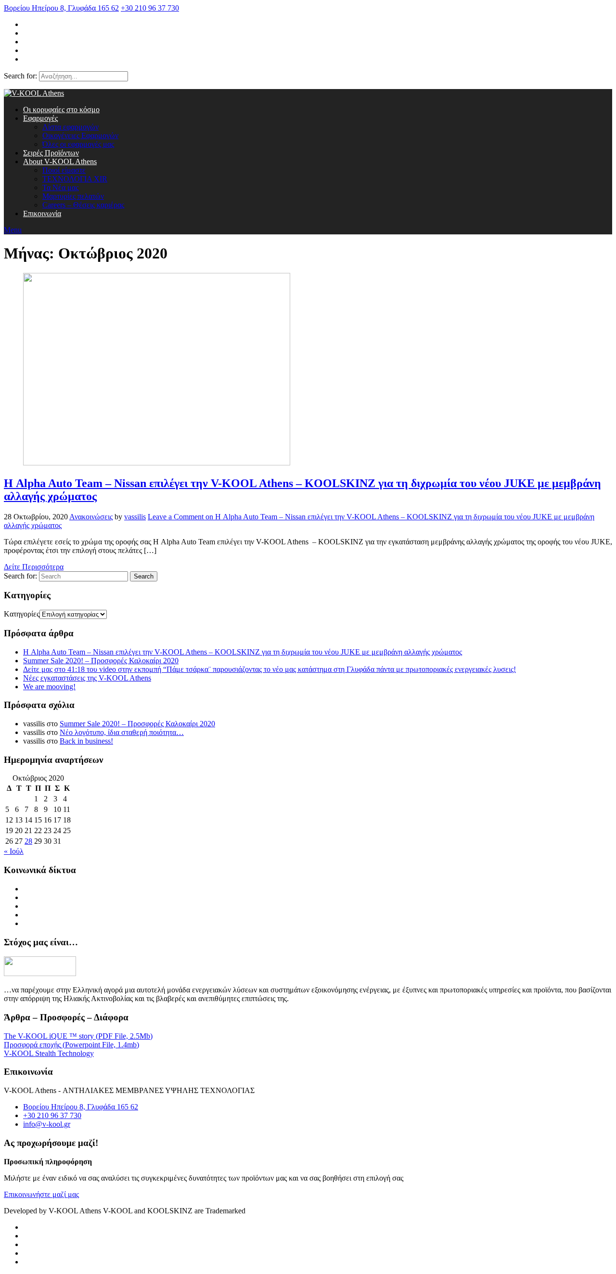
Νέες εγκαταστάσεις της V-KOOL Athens (87, 678)
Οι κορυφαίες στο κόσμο (61, 109)
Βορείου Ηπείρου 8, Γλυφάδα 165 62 (61, 8)
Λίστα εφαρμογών (70, 127)
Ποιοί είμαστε (64, 170)
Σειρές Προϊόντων (51, 153)
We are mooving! (49, 686)
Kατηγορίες (21, 614)
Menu (13, 230)
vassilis (135, 517)
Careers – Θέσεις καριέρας (83, 205)
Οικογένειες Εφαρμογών (80, 135)
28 (28, 841)
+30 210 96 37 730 (150, 8)
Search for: (20, 76)
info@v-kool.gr (46, 1124)
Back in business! (86, 741)
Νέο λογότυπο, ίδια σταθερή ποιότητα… (122, 732)
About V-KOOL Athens (60, 161)
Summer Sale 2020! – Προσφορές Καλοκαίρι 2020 (101, 660)
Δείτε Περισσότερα (34, 567)
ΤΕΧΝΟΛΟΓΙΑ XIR (74, 179)
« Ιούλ (14, 851)
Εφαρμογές (40, 118)
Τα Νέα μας (60, 187)
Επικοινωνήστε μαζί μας (41, 1194)
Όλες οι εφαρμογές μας (78, 144)
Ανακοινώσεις (91, 517)
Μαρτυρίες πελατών (73, 196)
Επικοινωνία (42, 213)
